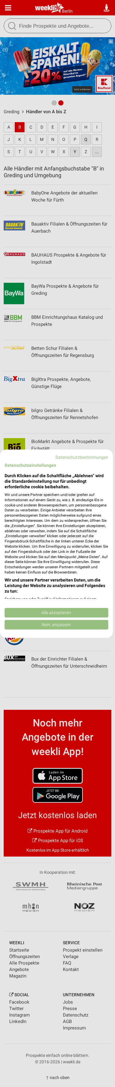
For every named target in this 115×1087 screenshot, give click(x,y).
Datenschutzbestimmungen (82, 456)
